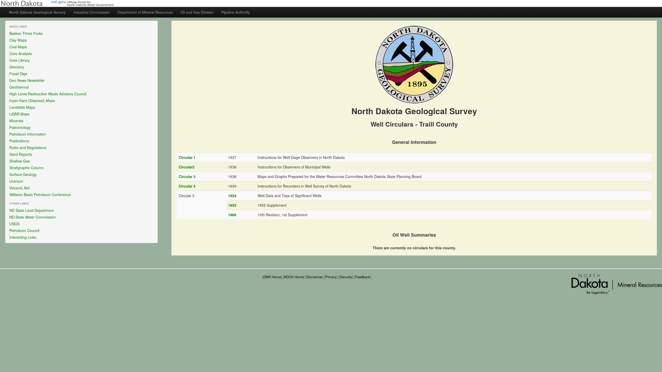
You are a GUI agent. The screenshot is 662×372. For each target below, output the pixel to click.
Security (346, 276)
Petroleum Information (27, 134)
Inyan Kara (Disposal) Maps (32, 100)
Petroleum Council (24, 230)
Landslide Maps (22, 107)
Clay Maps (18, 40)
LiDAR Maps (19, 114)
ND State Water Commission (32, 217)
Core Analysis (20, 53)
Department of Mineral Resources (145, 12)
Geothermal (19, 87)
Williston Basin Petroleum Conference (40, 194)
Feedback (362, 276)
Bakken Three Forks (26, 33)
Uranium (16, 181)
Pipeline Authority (235, 12)
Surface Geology (23, 174)
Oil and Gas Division (197, 12)
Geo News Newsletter (27, 80)
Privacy (331, 276)
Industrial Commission (91, 12)
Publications (19, 140)
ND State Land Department (31, 210)
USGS (14, 223)
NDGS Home (293, 276)
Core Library (19, 60)
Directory (16, 66)
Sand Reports (20, 154)
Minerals (16, 120)
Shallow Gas (19, 161)
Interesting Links (22, 237)
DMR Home (272, 276)
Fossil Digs (18, 73)
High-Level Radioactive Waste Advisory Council (47, 93)
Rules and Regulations (27, 147)
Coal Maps (18, 46)
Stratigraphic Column (26, 167)
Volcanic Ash (19, 187)
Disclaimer (314, 276)
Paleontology (20, 127)
